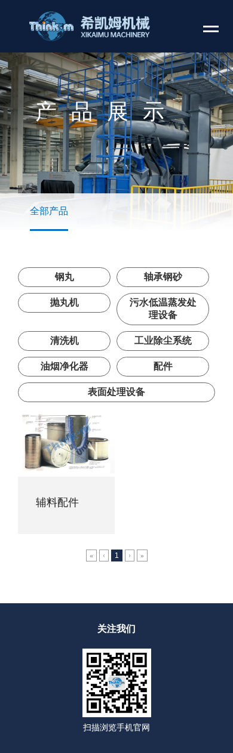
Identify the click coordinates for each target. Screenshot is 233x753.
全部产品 (49, 211)
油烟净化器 (64, 366)
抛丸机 (64, 302)
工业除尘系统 (163, 340)
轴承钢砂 (163, 276)
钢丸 (64, 276)
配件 (163, 366)
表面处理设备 (116, 392)
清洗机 (64, 340)
